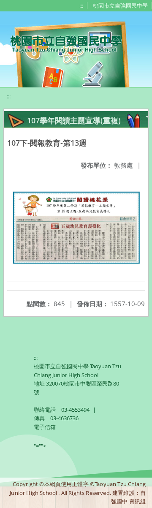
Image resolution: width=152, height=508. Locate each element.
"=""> (40, 446)
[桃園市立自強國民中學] (61, 43)
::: (81, 5)
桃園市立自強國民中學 (120, 5)
